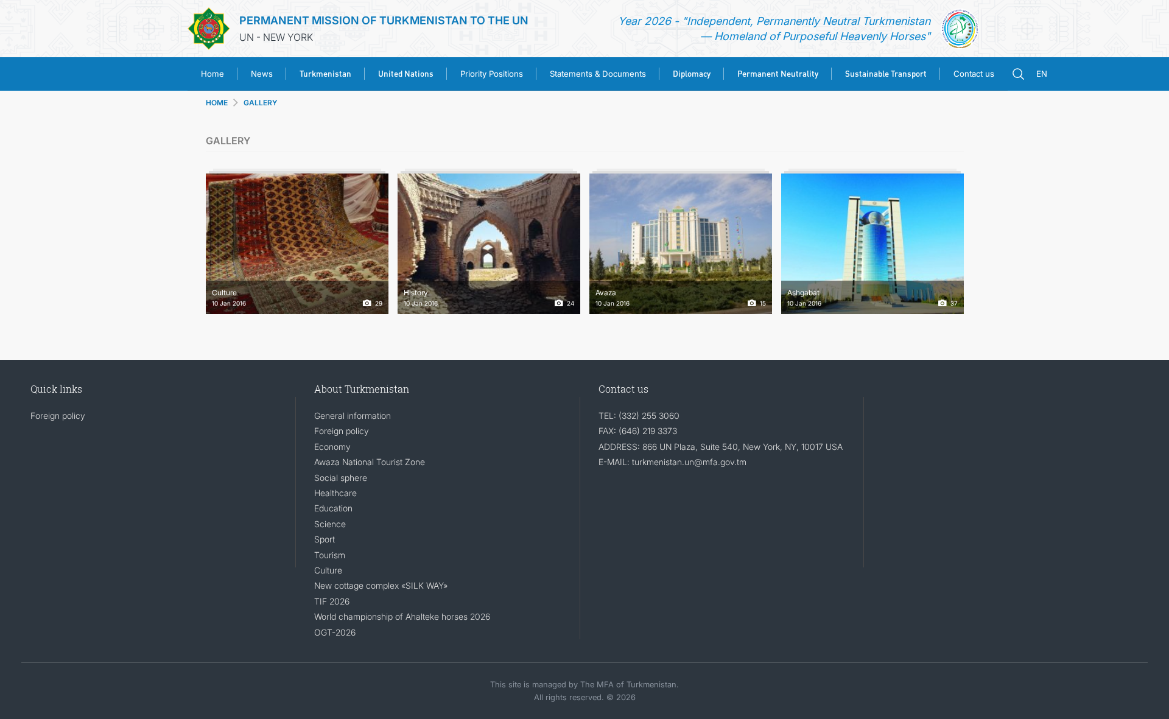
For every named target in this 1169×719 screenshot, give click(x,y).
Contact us (973, 74)
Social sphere (340, 477)
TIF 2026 (331, 601)
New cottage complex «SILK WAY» (381, 585)
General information (352, 415)
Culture (328, 570)
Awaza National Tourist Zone (369, 462)
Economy (332, 446)
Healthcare (335, 493)
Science (330, 524)
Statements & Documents (598, 74)
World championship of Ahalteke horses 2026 (402, 616)
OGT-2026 (335, 632)
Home (212, 74)
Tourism (329, 555)
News (262, 74)
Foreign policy (57, 415)
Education (333, 508)
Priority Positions (491, 74)
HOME (217, 102)
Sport (324, 539)
